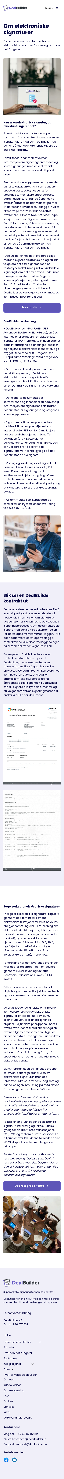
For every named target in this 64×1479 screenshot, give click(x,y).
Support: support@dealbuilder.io (25, 1444)
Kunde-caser (12, 1385)
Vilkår (7, 1412)
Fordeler (8, 1347)
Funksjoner (10, 1358)
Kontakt (8, 1407)
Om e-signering (13, 1390)
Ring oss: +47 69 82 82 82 (20, 1434)
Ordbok (8, 1401)
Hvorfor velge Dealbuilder (20, 1375)
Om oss (8, 1379)
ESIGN (20, 971)
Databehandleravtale (17, 1417)
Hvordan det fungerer (17, 1353)
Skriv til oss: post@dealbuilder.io (24, 1439)
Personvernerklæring (17, 1313)
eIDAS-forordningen (38, 946)
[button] (49, 8)
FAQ (6, 1396)
